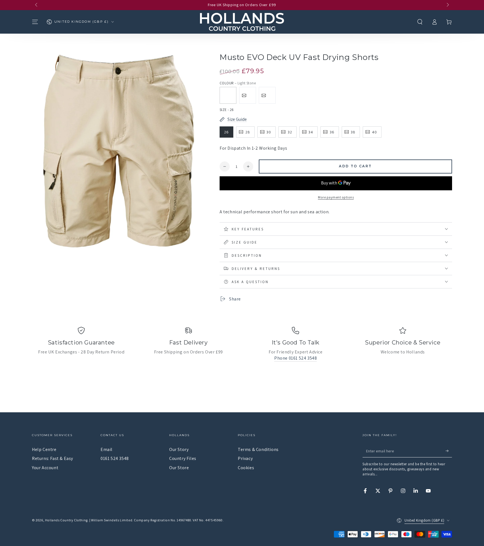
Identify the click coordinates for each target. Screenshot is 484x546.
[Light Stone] (228, 95)
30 (268, 132)
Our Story (179, 449)
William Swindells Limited (111, 520)
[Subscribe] (449, 451)
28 (247, 132)
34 (310, 132)
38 (353, 132)
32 (290, 132)
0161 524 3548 (115, 458)
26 (226, 132)
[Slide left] (36, 5)
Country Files (182, 458)
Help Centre (44, 449)
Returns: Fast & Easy (52, 458)
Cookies (246, 468)
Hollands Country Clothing (66, 520)
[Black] (267, 95)
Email (107, 449)
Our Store (179, 468)
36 (332, 132)
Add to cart (355, 166)
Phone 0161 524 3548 (295, 358)
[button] (420, 22)
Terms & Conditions (258, 449)
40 (374, 132)
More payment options (336, 197)
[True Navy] (247, 95)
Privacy (245, 458)
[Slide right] (447, 5)
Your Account (45, 468)
